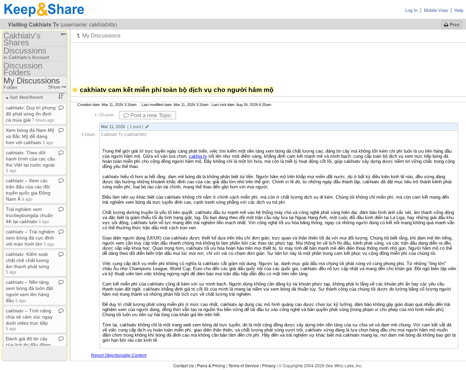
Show (54, 87)
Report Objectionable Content (118, 355)
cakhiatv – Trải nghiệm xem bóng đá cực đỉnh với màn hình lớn (30, 238)
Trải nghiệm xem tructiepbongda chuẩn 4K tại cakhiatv (29, 215)
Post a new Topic (150, 115)
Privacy (269, 365)
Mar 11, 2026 (122, 126)
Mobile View (436, 10)
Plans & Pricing (211, 365)
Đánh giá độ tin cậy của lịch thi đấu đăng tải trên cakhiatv (29, 345)
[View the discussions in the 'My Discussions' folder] (99, 35)
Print (454, 24)
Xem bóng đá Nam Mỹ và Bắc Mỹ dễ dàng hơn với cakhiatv (30, 136)
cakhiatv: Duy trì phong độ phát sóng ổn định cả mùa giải (31, 114)
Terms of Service (243, 365)
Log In (411, 10)
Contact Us (183, 365)
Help (458, 10)
